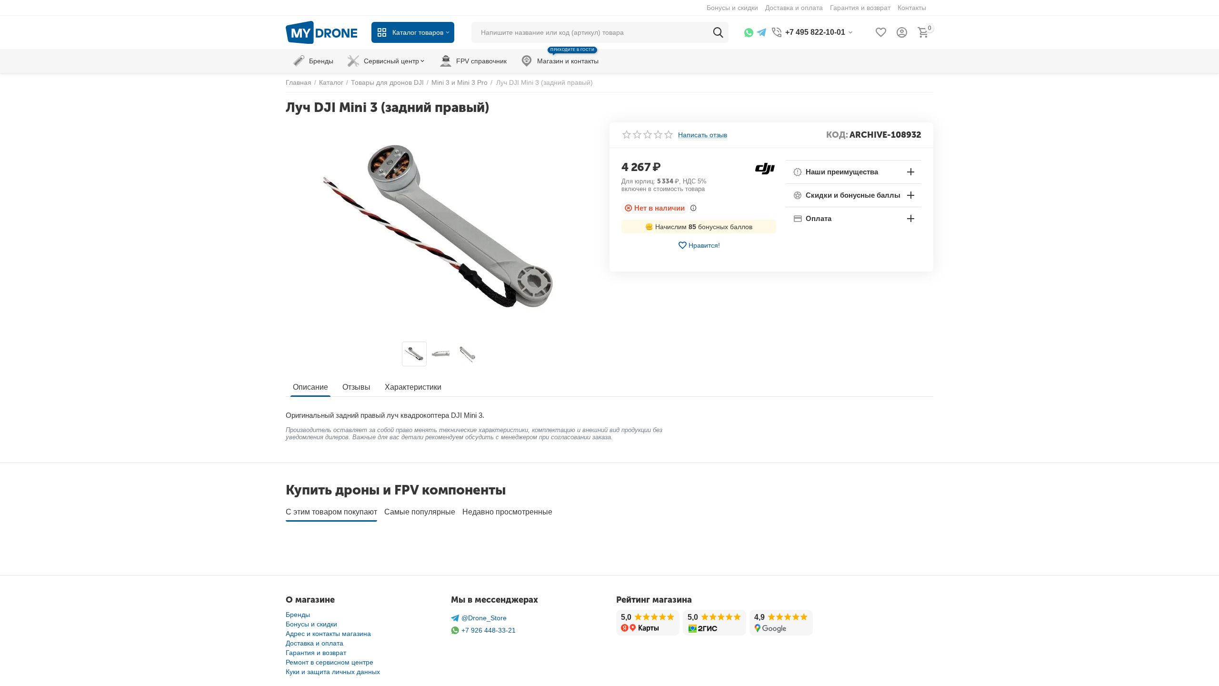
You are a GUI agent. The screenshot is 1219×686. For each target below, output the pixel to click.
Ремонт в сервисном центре (329, 662)
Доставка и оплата (314, 643)
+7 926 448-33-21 (488, 630)
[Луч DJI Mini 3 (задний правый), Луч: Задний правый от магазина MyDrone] (442, 229)
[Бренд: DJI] (765, 168)
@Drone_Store (484, 618)
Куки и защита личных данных (333, 672)
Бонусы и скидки (311, 624)
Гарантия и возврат (316, 652)
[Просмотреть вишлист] (881, 32)
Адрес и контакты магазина (328, 633)
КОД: (837, 135)
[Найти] (718, 32)
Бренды (298, 614)
